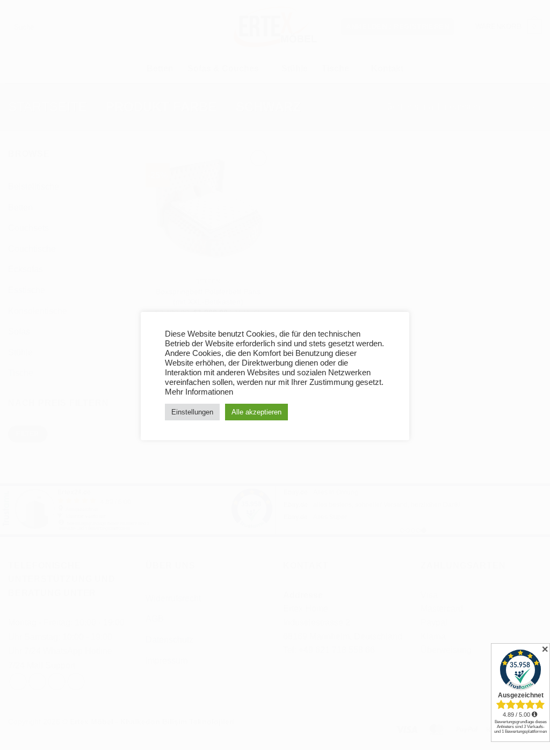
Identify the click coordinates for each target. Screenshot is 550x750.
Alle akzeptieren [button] (256, 412)
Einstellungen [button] (192, 412)
